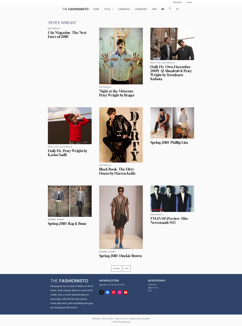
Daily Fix (155, 63)
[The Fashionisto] (75, 9)
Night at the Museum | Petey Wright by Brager (117, 93)
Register (177, 2)
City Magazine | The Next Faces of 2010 (67, 34)
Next (127, 268)
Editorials (54, 28)
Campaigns (124, 9)
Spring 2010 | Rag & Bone (67, 223)
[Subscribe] (162, 9)
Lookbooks (141, 9)
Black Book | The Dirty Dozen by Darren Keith (117, 171)
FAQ (150, 291)
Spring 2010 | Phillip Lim (169, 142)
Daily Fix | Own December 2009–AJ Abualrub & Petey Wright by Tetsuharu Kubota (171, 73)
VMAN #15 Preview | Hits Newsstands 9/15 (169, 220)
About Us (153, 288)
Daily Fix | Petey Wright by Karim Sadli (67, 153)
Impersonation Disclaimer (140, 319)
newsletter (118, 285)
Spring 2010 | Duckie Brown (120, 256)
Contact (152, 285)
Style (107, 9)
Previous (116, 268)
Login (189, 2)
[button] (170, 9)
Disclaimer (96, 319)
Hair (154, 9)
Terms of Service (121, 319)
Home (96, 9)
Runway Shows (56, 219)
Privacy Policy (107, 319)
